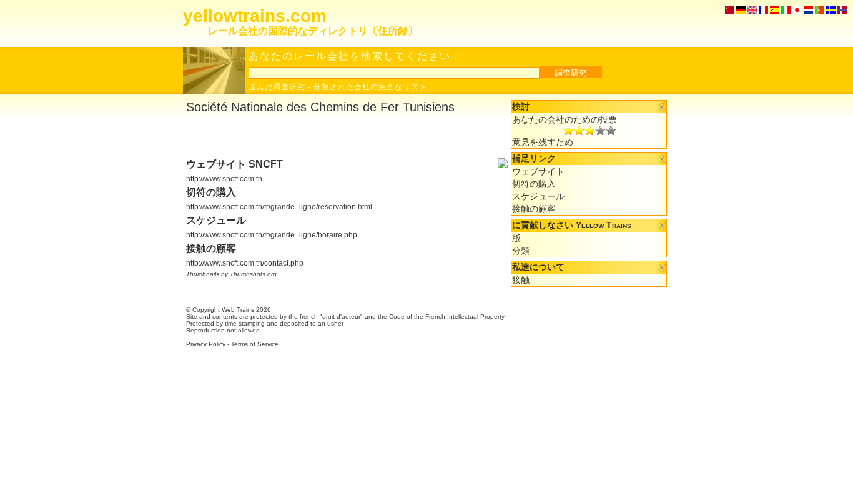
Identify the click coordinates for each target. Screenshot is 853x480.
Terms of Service (255, 344)
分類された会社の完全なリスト (370, 86)
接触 (521, 280)
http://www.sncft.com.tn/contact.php (244, 263)
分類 (521, 251)
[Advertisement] (332, 136)
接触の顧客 (534, 209)
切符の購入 (534, 184)
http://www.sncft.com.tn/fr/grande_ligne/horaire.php (271, 235)
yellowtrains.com (255, 16)
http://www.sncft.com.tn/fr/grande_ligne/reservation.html (279, 206)
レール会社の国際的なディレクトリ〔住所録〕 (313, 31)
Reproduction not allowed (223, 330)
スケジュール (538, 196)
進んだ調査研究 (277, 86)
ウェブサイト (538, 171)
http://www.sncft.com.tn (224, 178)
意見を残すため (542, 142)
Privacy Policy (205, 344)
